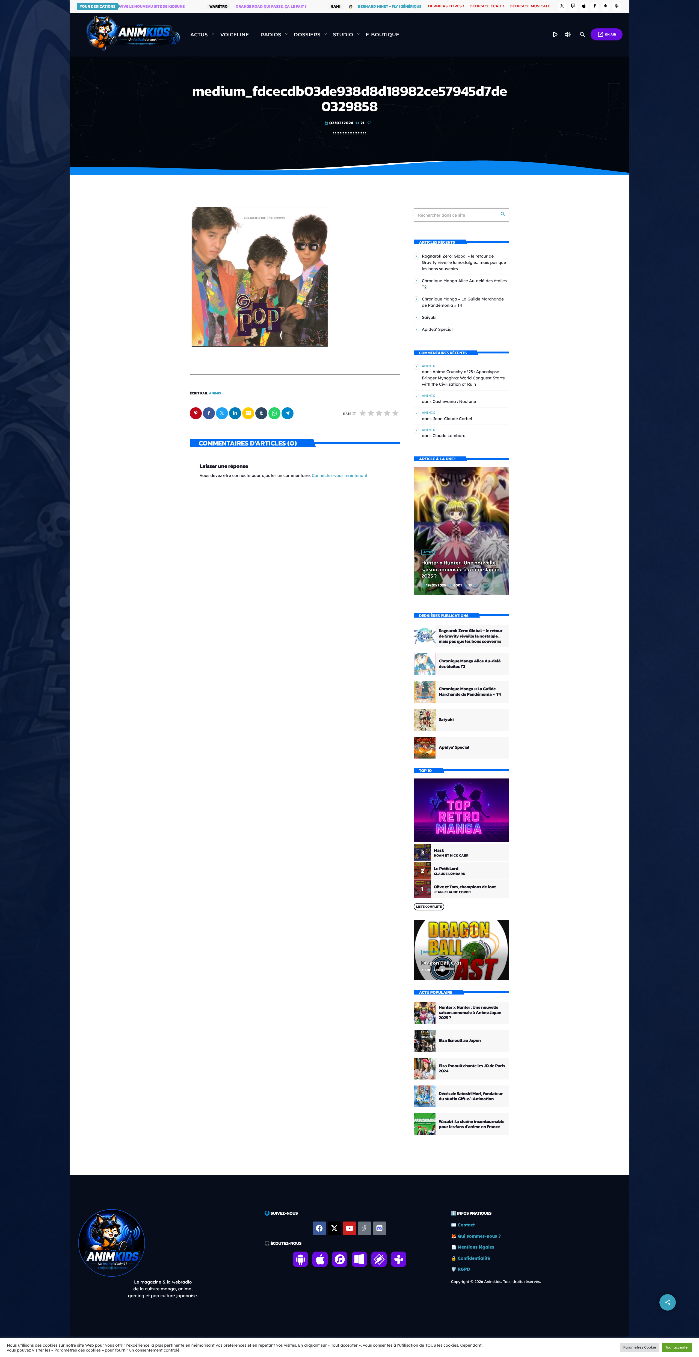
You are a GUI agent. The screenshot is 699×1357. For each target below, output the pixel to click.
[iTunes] (584, 6)
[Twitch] (573, 6)
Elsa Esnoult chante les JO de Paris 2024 (472, 1068)
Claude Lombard (449, 435)
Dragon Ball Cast (441, 963)
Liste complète (429, 906)
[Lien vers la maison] (133, 35)
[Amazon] (616, 6)
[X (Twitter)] (562, 6)
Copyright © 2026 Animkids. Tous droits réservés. (496, 1281)
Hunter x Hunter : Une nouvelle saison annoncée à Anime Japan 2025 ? (460, 569)
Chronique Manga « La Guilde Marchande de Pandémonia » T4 (470, 691)
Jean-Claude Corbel (452, 418)
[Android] (605, 6)
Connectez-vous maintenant (340, 475)
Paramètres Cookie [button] (639, 1347)
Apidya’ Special (437, 329)
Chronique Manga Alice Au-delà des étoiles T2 (469, 663)
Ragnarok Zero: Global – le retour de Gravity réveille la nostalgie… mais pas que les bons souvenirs (464, 262)
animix (215, 393)
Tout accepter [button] (677, 1347)
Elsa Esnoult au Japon (460, 1040)
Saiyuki (429, 317)
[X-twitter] (334, 1228)
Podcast (430, 952)
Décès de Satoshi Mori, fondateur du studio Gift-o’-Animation (471, 1096)
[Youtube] (349, 1228)
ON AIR (606, 34)
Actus (428, 552)
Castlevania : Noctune (454, 401)
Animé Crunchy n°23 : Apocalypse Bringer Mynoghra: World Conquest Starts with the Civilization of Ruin (463, 378)
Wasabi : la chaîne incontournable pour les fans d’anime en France (471, 1124)
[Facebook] (594, 6)
